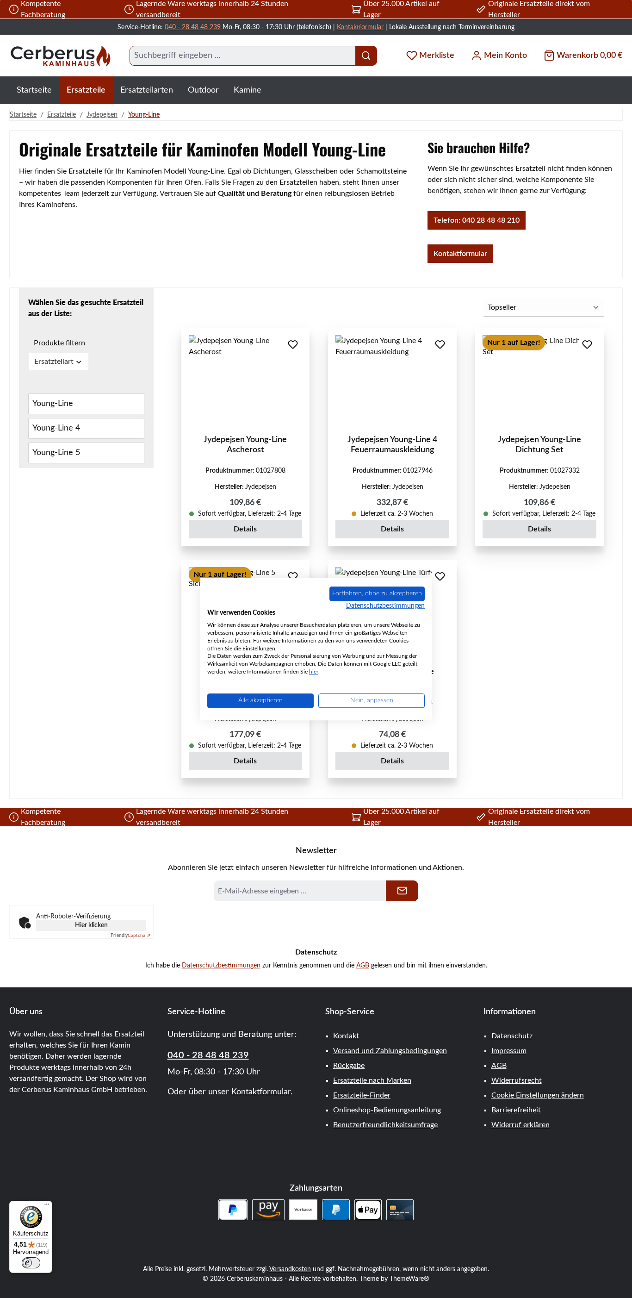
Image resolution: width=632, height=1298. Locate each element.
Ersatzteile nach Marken (372, 1080)
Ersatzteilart (54, 361)
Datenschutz (512, 1036)
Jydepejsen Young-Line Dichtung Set (539, 445)
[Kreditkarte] (400, 1209)
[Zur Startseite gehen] (60, 55)
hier (313, 671)
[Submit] (402, 890)
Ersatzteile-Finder (361, 1095)
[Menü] (46, 1206)
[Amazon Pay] (268, 1209)
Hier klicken (91, 925)
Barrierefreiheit (516, 1110)
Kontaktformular (360, 27)
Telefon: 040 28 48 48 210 (477, 220)
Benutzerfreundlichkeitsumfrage (385, 1125)
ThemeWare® (409, 1279)
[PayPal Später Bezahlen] (233, 1209)
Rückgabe (349, 1065)
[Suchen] (366, 56)
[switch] (31, 1262)
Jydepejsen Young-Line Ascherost (245, 445)
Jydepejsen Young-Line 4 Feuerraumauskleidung (392, 445)
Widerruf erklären (520, 1125)
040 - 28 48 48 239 (193, 27)
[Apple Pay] (368, 1209)
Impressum (509, 1051)
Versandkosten (290, 1269)
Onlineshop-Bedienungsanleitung (387, 1110)
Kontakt (346, 1036)
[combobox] (243, 56)
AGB (362, 965)
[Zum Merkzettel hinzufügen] (293, 344)
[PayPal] (335, 1209)
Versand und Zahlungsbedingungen (390, 1051)
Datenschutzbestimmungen (221, 965)
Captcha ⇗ (130, 935)
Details (245, 529)
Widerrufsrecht (516, 1080)
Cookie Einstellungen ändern (537, 1095)
